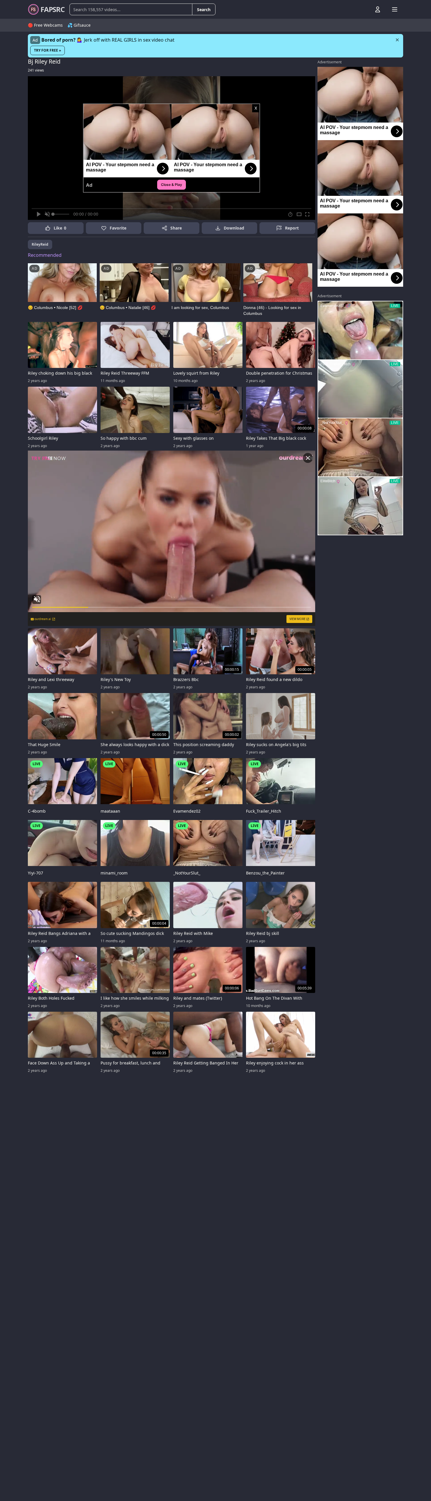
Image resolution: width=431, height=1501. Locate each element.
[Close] (397, 40)
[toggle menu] (364, 9)
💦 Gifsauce (79, 25)
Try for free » (47, 50)
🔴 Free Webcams (45, 25)
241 (36, 70)
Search (204, 9)
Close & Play (171, 184)
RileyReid (40, 244)
